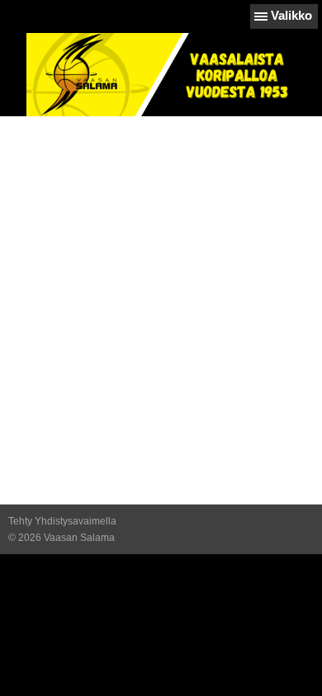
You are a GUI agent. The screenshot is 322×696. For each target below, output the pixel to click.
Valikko (291, 15)
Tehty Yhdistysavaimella (62, 521)
